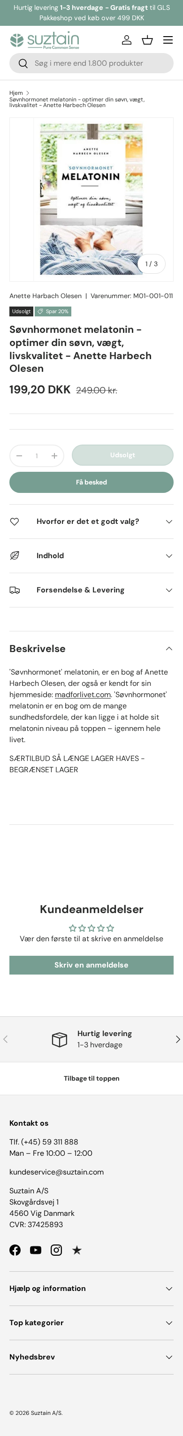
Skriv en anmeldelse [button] (91, 965)
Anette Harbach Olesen (45, 296)
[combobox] (91, 63)
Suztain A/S (46, 1413)
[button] (147, 40)
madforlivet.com (83, 694)
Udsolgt (122, 455)
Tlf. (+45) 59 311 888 (43, 1142)
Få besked (91, 482)
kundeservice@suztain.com (56, 1172)
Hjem (16, 93)
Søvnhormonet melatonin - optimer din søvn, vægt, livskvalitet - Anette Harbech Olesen (77, 102)
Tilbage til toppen (92, 1078)
